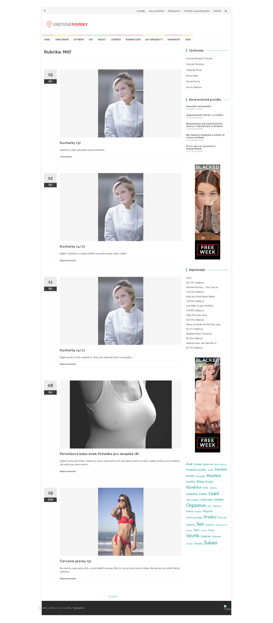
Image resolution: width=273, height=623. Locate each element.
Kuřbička (213, 488)
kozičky (190, 481)
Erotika (211, 470)
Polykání (198, 512)
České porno (174, 10)
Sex (200, 524)
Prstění (210, 517)
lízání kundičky (192, 500)
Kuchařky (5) (70, 143)
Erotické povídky (196, 470)
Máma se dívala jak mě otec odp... (203, 325)
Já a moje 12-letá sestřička (199, 306)
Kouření (214, 476)
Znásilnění (216, 537)
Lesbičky (116, 39)
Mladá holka (206, 500)
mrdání (218, 499)
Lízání (214, 494)
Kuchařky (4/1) (72, 350)
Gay (91, 39)
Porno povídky (194, 517)
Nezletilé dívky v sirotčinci (199, 334)
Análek (198, 464)
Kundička (193, 487)
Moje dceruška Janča (196, 315)
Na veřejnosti (154, 39)
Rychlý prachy (193, 82)
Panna (189, 511)
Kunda (209, 481)
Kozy (200, 481)
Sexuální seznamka (198, 106)
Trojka (211, 530)
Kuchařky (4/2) (72, 246)
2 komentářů (66, 157)
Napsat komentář (68, 261)
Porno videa (192, 76)
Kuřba (205, 488)
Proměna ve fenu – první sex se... (202, 287)
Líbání (203, 494)
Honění (221, 469)
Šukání (210, 543)
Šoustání (189, 544)
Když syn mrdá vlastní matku (200, 297)
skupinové (209, 525)
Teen (188, 39)
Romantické (133, 39)
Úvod (188, 278)
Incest (102, 39)
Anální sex (208, 464)
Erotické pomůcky (195, 64)
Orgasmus (196, 505)
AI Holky (141, 10)
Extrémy (79, 39)
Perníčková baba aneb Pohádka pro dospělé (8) (99, 454)
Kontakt (217, 10)
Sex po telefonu (156, 10)
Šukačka (198, 543)
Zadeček (206, 536)
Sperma (189, 530)
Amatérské (62, 39)
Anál (47, 39)
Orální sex (216, 506)
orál (209, 506)
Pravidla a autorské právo (197, 10)
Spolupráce (79, 608)
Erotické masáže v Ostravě (199, 59)
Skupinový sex (221, 525)
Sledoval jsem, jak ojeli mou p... (201, 343)
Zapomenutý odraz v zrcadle (204, 115)
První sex (222, 518)
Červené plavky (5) (75, 561)
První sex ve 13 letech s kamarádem (201, 147)
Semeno (190, 524)
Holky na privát (194, 70)
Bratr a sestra (220, 465)
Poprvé (207, 511)
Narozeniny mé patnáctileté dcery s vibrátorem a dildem (204, 125)
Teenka (204, 530)
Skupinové (173, 39)
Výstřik (192, 536)
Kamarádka (201, 476)
